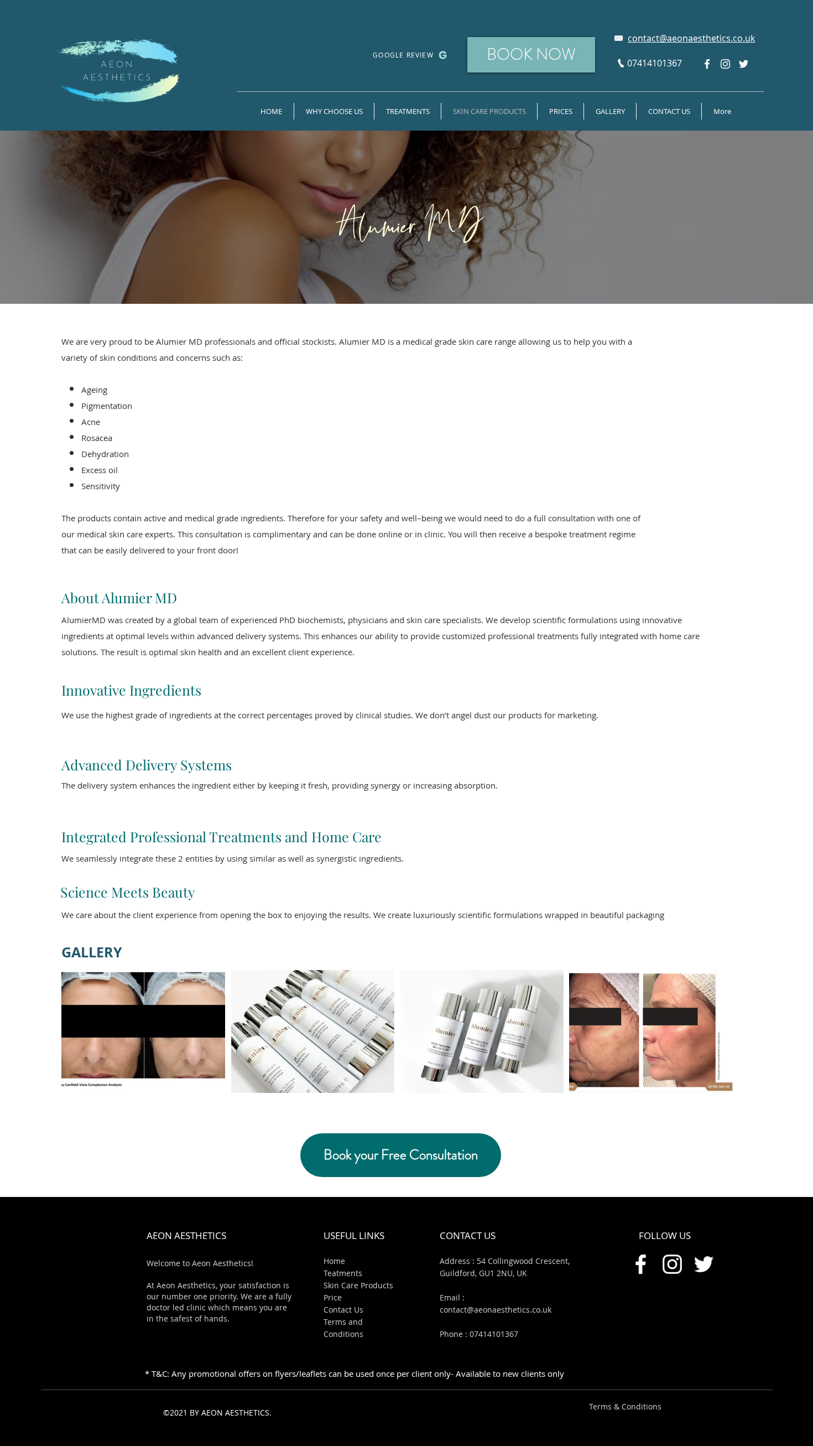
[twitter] (743, 64)
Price (333, 1297)
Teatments (343, 1273)
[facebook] (707, 64)
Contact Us (343, 1309)
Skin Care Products (358, 1285)
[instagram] (725, 64)
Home (334, 1261)
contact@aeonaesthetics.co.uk (495, 1309)
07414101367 (494, 1334)
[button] (610, 111)
